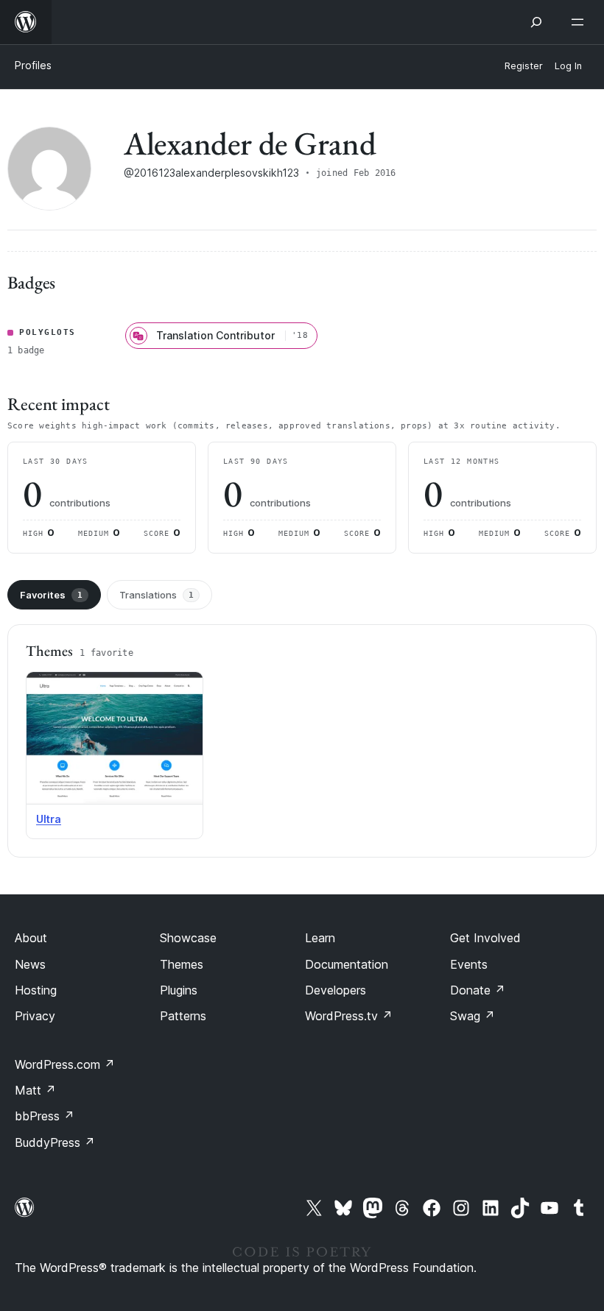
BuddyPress (55, 1142)
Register (524, 65)
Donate (477, 990)
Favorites (51, 595)
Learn (320, 937)
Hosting (36, 990)
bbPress (44, 1116)
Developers (335, 990)
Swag (472, 1015)
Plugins (178, 990)
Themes (181, 964)
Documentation (346, 964)
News (30, 964)
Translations (156, 595)
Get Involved (485, 937)
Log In (568, 65)
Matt (35, 1090)
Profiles (33, 65)
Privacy (35, 1015)
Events (469, 964)
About (31, 937)
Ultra (48, 819)
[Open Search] (536, 22)
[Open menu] (580, 22)
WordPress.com (65, 1064)
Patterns (183, 1015)
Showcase (188, 937)
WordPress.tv (349, 1015)
